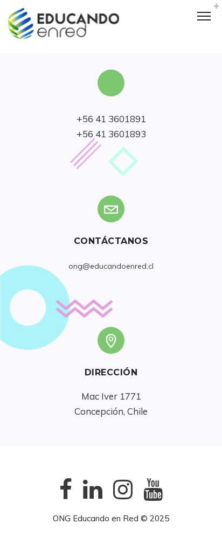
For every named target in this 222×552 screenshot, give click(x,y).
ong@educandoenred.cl (111, 266)
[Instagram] (123, 498)
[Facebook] (66, 498)
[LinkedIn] (93, 498)
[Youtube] (153, 498)
